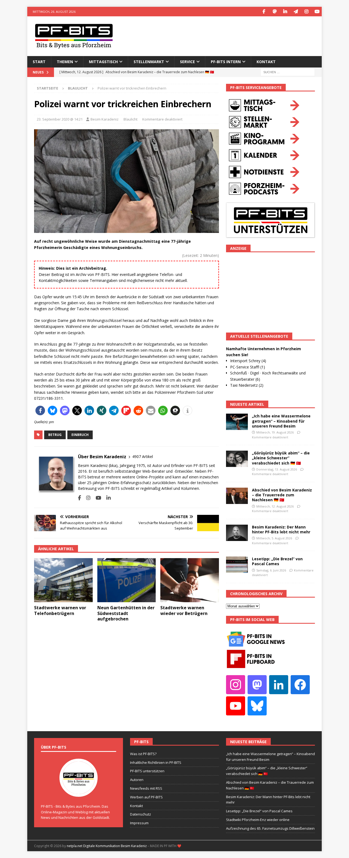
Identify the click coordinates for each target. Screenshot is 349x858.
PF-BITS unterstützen (147, 770)
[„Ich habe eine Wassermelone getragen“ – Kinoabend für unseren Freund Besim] (237, 422)
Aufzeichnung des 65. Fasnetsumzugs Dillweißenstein (270, 828)
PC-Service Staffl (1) (247, 367)
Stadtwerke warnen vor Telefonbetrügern (60, 610)
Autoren (136, 779)
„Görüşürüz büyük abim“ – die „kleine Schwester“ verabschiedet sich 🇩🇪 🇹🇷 (281, 457)
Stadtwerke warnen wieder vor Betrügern (183, 610)
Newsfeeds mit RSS (146, 788)
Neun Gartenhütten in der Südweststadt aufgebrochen (126, 613)
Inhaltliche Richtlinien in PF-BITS (155, 762)
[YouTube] (317, 11)
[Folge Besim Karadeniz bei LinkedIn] (106, 497)
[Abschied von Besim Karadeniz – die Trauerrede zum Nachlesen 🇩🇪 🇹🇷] (237, 496)
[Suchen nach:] (287, 71)
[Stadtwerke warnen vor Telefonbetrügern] (63, 580)
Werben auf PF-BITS (146, 797)
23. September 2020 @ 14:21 (60, 119)
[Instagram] (306, 11)
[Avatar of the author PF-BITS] (78, 791)
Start (39, 61)
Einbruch (80, 434)
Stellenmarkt (149, 61)
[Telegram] (295, 11)
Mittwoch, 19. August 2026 (275, 432)
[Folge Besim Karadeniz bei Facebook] (79, 497)
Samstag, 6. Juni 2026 (271, 570)
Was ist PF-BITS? (143, 753)
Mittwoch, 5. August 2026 (274, 538)
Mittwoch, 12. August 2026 (275, 506)
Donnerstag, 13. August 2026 (276, 469)
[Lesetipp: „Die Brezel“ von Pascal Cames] (237, 564)
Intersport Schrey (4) (248, 360)
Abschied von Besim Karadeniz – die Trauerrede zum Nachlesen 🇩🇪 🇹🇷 (282, 494)
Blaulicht (130, 119)
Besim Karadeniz (105, 119)
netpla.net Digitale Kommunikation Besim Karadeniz (107, 846)
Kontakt (266, 61)
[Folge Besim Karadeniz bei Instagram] (86, 497)
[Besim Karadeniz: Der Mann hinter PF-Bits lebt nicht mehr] (237, 533)
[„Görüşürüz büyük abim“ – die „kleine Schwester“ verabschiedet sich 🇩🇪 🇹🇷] (237, 459)
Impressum (139, 822)
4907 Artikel (142, 456)
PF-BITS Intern (226, 61)
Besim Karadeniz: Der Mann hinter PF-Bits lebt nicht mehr (281, 529)
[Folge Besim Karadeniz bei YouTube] (96, 497)
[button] (40, 410)
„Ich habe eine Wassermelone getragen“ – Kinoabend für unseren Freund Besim (281, 420)
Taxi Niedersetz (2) (246, 385)
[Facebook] (264, 11)
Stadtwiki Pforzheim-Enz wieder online (258, 819)
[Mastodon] (274, 11)
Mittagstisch (103, 61)
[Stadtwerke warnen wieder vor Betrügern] (189, 580)
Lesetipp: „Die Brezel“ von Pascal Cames (277, 561)
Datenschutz (140, 814)
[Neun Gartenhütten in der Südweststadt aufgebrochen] (126, 580)
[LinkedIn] (285, 11)
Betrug (55, 434)
